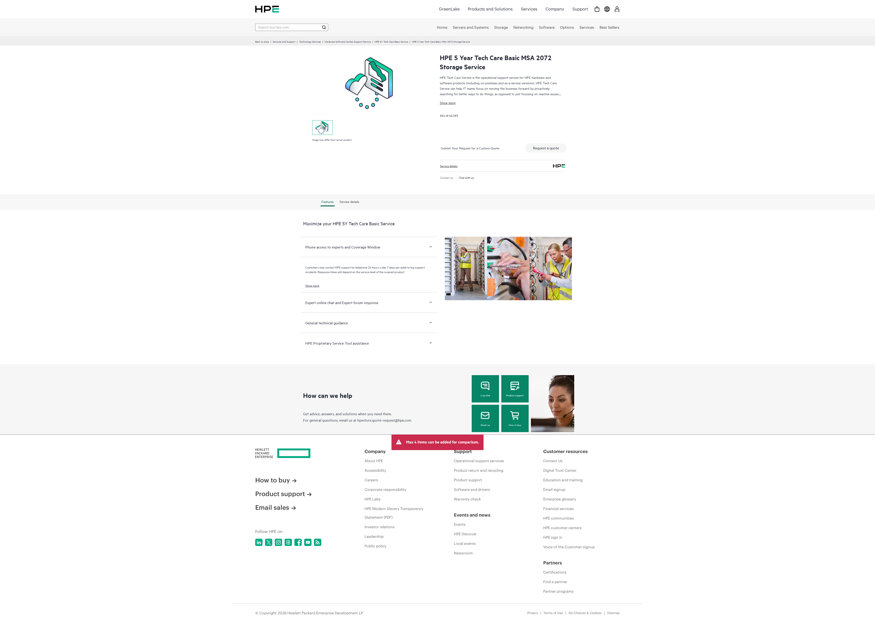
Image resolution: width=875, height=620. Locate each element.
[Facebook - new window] (298, 542)
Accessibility (375, 470)
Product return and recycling (478, 470)
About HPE (374, 461)
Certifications (554, 572)
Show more (448, 102)
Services (529, 9)
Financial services (558, 508)
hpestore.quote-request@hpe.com (384, 420)
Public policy (375, 546)
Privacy (532, 613)
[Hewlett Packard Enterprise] (267, 9)
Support (580, 9)
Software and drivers (472, 489)
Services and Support (284, 41)
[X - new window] (268, 542)
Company (555, 9)
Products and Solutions (490, 9)
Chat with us (466, 177)
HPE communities (558, 518)
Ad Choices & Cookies (585, 613)
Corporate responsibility (385, 489)
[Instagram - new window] (278, 542)
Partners (552, 563)
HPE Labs (373, 499)
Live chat (485, 395)
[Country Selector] (607, 9)
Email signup (554, 489)
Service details (449, 166)
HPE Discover (465, 534)
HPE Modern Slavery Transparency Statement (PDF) (394, 513)
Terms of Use (553, 613)
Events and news (472, 515)
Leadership (374, 536)
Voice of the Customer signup (569, 547)
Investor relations (380, 527)
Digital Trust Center (559, 470)
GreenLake (449, 9)
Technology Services (310, 41)
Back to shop (262, 41)
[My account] (617, 9)
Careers (371, 480)
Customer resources (565, 451)
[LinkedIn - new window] (258, 542)
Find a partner (555, 581)
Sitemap (613, 613)
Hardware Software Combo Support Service (348, 41)
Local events (465, 543)
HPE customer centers (562, 527)
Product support (515, 395)
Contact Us (553, 461)
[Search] (324, 27)
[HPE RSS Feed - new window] (317, 542)
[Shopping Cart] (597, 9)
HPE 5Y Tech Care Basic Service (391, 41)
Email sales (272, 507)
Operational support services (479, 461)
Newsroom (463, 553)
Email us (485, 425)
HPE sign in (552, 537)
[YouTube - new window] (307, 542)
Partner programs (558, 591)
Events (460, 524)
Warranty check (467, 499)
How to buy (515, 425)
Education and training (563, 480)
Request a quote (546, 147)
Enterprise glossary (559, 499)
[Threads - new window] (288, 542)
